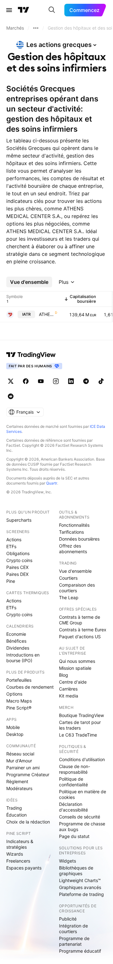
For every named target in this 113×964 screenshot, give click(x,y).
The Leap (68, 597)
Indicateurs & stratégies (19, 844)
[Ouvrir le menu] (9, 10)
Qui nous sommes (77, 661)
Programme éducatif (80, 951)
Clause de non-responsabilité (74, 769)
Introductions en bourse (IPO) (23, 657)
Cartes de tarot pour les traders (80, 725)
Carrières (68, 688)
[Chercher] (52, 10)
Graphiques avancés (80, 887)
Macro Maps (19, 700)
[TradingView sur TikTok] (101, 381)
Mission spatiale (75, 668)
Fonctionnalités (74, 525)
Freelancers (18, 861)
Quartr (51, 483)
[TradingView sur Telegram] (86, 381)
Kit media (68, 695)
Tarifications (71, 532)
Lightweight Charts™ (80, 880)
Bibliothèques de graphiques (76, 870)
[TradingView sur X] (10, 381)
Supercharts (18, 520)
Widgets (67, 861)
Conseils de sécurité (79, 816)
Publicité (68, 918)
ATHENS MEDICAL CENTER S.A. (46, 314)
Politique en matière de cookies (82, 794)
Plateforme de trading (81, 894)
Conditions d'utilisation (82, 759)
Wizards (14, 854)
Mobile (13, 727)
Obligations (18, 553)
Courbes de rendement (30, 687)
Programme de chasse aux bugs (82, 826)
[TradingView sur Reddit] (10, 396)
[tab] (29, 282)
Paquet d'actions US (80, 636)
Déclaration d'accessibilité (73, 806)
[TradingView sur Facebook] (25, 381)
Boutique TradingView (81, 715)
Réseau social (20, 753)
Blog (63, 675)
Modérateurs (19, 788)
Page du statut (74, 836)
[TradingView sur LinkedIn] (71, 381)
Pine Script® (18, 707)
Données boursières (79, 539)
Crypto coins (19, 560)
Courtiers (68, 578)
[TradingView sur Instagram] (55, 381)
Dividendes (17, 648)
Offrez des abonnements (73, 548)
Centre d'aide (73, 682)
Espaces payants (23, 867)
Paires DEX (17, 574)
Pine (10, 581)
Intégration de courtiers (73, 928)
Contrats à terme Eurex (82, 629)
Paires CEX (17, 567)
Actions (13, 539)
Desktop (15, 734)
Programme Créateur (27, 774)
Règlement (17, 781)
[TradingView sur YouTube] (40, 381)
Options (14, 694)
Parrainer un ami (23, 767)
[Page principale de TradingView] (23, 10)
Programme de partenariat (74, 941)
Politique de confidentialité (73, 781)
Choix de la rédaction (28, 821)
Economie (16, 634)
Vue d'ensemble (75, 571)
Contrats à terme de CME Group (79, 619)
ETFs (11, 546)
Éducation (16, 815)
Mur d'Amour (19, 760)
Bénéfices (16, 641)
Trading (14, 808)
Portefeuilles (18, 680)
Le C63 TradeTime (78, 734)
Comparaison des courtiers (77, 587)
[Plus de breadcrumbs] (36, 28)
